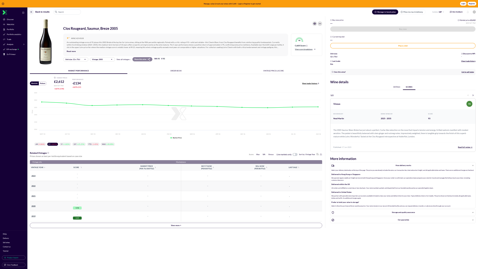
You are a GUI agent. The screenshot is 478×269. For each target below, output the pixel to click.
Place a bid (403, 45)
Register (472, 4)
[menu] (320, 23)
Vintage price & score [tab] (273, 71)
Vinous (271, 154)
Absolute (34, 83)
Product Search (12, 258)
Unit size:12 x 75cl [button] (72, 59)
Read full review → (465, 147)
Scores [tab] (409, 87)
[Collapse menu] (23, 12)
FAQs (5, 234)
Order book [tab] (176, 71)
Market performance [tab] (78, 71)
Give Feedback (12, 265)
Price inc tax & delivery (413, 12)
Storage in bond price (386, 12)
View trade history (309, 83)
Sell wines (6, 242)
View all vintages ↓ (124, 59)
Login (463, 4)
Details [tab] (396, 87)
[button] (239, 3)
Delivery (6, 238)
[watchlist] (314, 23)
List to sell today (468, 72)
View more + (176, 225)
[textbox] (67, 12)
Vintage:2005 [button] (97, 59)
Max (258, 154)
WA (264, 154)
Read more (71, 51)
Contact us (7, 247)
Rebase (42, 83)
